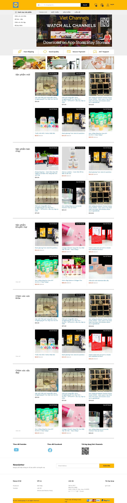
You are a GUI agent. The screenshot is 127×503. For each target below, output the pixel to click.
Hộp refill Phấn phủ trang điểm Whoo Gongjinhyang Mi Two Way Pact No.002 (46, 98)
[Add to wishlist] (48, 94)
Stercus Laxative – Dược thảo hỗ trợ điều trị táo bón (72, 172)
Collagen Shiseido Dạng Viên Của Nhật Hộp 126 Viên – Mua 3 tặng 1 (73, 248)
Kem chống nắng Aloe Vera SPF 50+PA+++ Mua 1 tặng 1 (98, 134)
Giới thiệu (40, 485)
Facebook (16, 485)
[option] (74, 31)
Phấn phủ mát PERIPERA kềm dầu (99, 280)
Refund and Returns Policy (45, 490)
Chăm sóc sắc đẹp (20, 22)
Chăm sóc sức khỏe (20, 16)
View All (18, 282)
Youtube (15, 488)
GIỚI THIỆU (55, 12)
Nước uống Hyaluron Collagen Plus (72, 280)
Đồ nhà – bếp (19, 19)
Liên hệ (39, 488)
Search (85, 5)
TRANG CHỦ (43, 12)
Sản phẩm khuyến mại (21, 226)
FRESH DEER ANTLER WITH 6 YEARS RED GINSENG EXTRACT (100, 248)
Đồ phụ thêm (18, 25)
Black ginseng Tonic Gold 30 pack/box (73, 133)
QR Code (107, 485)
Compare (52, 94)
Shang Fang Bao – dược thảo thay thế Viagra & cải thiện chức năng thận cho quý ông (46, 173)
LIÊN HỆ (77, 12)
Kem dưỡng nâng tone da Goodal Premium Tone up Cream (71, 206)
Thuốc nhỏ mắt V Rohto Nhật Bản (45, 133)
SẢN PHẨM (66, 12)
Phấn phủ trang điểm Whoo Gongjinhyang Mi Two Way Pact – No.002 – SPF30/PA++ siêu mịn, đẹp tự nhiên (73, 100)
